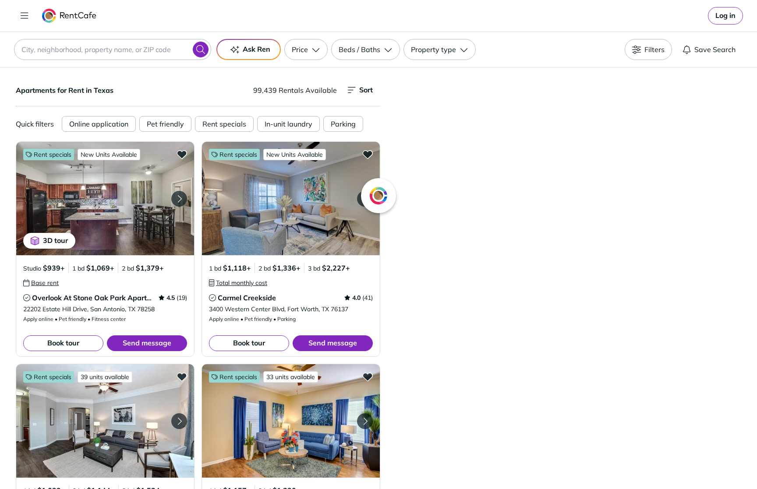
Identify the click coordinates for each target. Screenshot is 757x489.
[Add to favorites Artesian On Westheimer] (182, 376)
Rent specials (224, 124)
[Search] (201, 49)
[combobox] (112, 49)
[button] (105, 198)
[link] (725, 16)
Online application (98, 124)
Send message (147, 342)
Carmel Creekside (247, 297)
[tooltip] (41, 282)
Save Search (715, 49)
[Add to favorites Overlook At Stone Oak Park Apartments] (182, 154)
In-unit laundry (288, 124)
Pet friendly (165, 124)
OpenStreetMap (613, 463)
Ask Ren (256, 49)
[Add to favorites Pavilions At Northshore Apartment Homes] (367, 376)
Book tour (63, 342)
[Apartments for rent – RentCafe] (69, 16)
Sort (366, 89)
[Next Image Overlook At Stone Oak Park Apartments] (179, 199)
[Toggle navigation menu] (24, 15)
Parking (343, 124)
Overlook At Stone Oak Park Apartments (99, 297)
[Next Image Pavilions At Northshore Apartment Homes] (365, 421)
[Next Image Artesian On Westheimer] (179, 421)
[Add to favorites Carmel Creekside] (367, 154)
